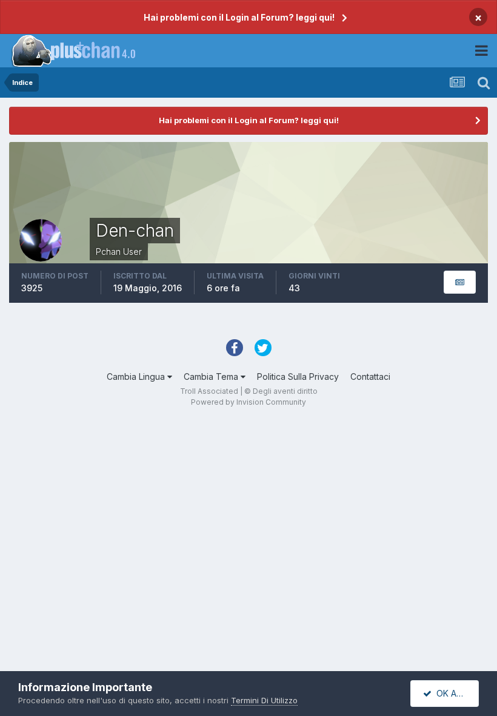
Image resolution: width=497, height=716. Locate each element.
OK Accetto (455, 693)
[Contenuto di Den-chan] (460, 282)
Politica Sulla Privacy (298, 376)
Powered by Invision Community (248, 402)
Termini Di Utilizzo (264, 700)
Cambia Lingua (137, 376)
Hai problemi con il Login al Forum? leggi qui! (239, 17)
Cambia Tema (212, 376)
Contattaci (370, 376)
